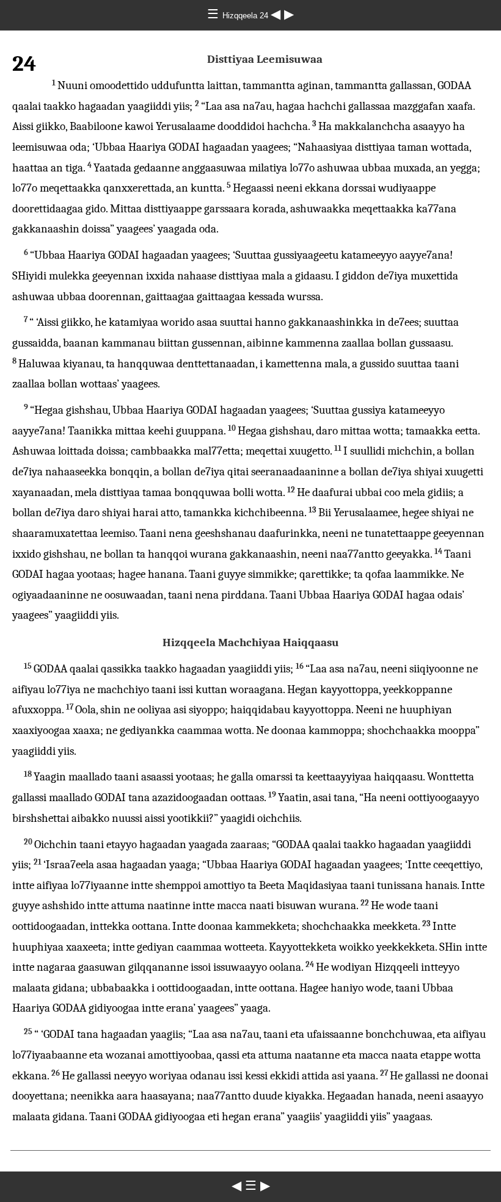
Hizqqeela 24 (246, 15)
